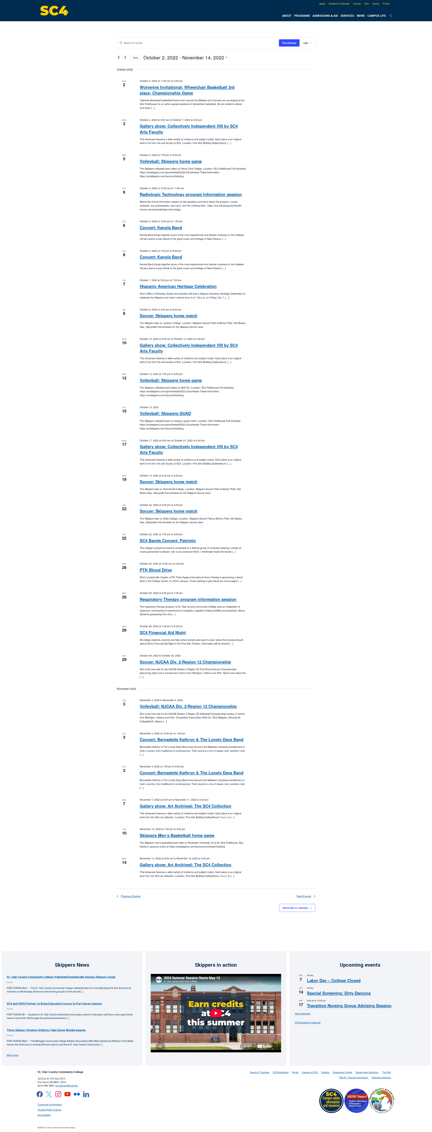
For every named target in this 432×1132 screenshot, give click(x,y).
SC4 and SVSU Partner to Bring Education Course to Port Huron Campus (54, 1003)
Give (366, 3)
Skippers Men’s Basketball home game (177, 835)
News (361, 15)
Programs (302, 15)
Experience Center (342, 1072)
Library (376, 3)
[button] (391, 16)
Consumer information (50, 1104)
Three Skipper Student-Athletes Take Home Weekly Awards (46, 1030)
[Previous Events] (119, 57)
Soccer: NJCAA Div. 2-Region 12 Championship (185, 662)
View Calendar (302, 1013)
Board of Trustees (259, 1072)
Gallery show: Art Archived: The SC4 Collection (185, 806)
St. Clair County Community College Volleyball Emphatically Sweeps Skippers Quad (61, 977)
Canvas (357, 3)
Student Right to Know (49, 1110)
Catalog (325, 1072)
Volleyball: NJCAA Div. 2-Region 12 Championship (188, 706)
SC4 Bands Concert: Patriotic (168, 540)
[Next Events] (125, 57)
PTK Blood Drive (156, 570)
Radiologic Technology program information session (191, 194)
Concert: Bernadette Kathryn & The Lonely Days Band (192, 739)
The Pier (386, 1072)
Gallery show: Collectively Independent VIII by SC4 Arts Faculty (189, 128)
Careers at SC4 (310, 1072)
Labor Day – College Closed (334, 980)
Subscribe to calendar (295, 907)
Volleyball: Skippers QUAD (165, 413)
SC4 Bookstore (281, 1072)
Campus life (376, 15)
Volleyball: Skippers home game (171, 161)
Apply (322, 3)
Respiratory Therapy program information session (188, 599)
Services (347, 15)
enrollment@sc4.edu (67, 1085)
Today (135, 57)
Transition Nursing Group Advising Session (349, 1005)
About (287, 15)
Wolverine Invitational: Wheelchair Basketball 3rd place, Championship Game (187, 90)
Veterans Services (381, 1077)
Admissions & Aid (325, 15)
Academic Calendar (339, 3)
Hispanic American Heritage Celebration (178, 286)
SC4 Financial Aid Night (163, 632)
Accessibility (44, 1115)
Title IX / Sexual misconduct (353, 1077)
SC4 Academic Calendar (308, 1022)
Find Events (289, 43)
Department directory (367, 1072)
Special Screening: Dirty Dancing (339, 993)
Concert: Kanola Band (161, 227)
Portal (386, 3)
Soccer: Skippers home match (168, 315)
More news (13, 1055)
